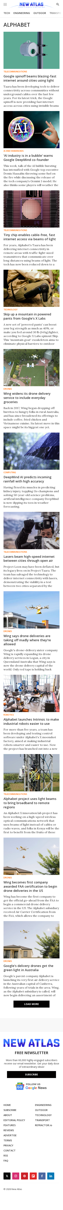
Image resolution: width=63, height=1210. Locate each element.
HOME (7, 1105)
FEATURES (10, 1125)
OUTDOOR (39, 13)
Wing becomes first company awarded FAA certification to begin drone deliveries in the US (30, 886)
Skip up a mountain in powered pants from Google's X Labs (27, 316)
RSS (6, 1155)
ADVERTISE (10, 1135)
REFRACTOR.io (43, 1125)
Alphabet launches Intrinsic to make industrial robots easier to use (31, 721)
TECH (7, 13)
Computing (10, 472)
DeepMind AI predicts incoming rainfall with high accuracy (27, 479)
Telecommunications (15, 72)
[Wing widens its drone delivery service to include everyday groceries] (31, 367)
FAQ (6, 1160)
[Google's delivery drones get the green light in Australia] (31, 939)
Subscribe (31, 1074)
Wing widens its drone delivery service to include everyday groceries (27, 397)
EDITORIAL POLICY (14, 1120)
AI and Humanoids (14, 151)
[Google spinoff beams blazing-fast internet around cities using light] (31, 50)
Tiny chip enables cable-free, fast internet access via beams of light (30, 237)
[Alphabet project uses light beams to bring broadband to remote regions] (31, 772)
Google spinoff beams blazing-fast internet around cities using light (30, 78)
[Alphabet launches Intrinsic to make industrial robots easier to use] (31, 693)
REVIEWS (9, 1130)
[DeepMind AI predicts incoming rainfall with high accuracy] (31, 451)
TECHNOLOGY (43, 1115)
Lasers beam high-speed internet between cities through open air (29, 558)
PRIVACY (8, 1145)
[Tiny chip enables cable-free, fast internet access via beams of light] (31, 209)
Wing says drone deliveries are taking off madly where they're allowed (27, 640)
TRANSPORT (42, 1120)
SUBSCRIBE (10, 1110)
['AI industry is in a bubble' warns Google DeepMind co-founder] (31, 129)
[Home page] (31, 6)
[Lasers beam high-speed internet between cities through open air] (31, 530)
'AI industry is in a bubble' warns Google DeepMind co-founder (28, 157)
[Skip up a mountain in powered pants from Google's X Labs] (31, 288)
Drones (8, 389)
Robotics (9, 715)
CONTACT (10, 1150)
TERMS (8, 1140)
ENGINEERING (21, 13)
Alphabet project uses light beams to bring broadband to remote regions (30, 803)
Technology (11, 310)
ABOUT (8, 1115)
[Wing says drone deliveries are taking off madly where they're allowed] (31, 609)
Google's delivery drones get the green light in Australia (28, 968)
